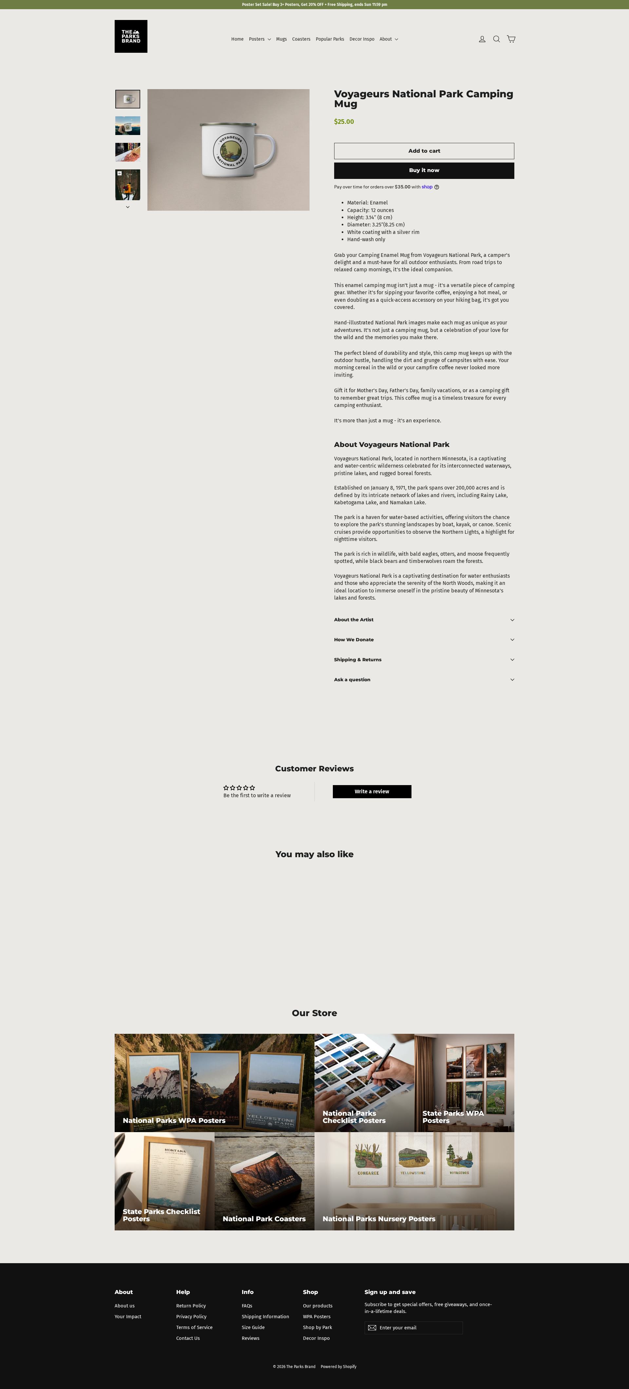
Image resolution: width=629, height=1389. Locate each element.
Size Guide (253, 1327)
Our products (318, 1306)
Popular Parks (330, 39)
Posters (257, 39)
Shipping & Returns (358, 660)
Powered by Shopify (338, 1366)
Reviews (250, 1338)
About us (125, 1306)
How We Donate (354, 640)
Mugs (281, 39)
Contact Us (188, 1338)
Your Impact (128, 1317)
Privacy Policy (191, 1317)
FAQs (247, 1306)
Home (237, 39)
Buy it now (424, 170)
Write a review (372, 791)
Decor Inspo (362, 39)
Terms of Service (194, 1327)
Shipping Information (265, 1317)
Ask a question (352, 680)
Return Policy (191, 1306)
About (386, 39)
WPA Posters (317, 1317)
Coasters (301, 39)
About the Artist (353, 620)
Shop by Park (317, 1327)
